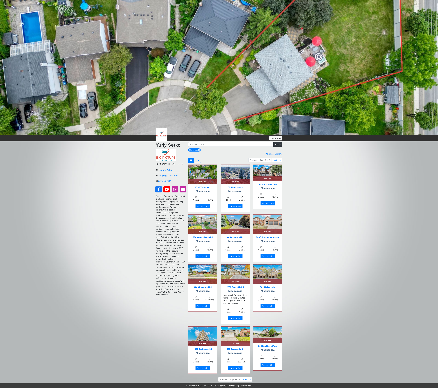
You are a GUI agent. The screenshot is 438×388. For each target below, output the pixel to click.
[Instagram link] (174, 189)
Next (275, 160)
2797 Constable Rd (235, 287)
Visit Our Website (166, 170)
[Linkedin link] (183, 189)
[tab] (191, 160)
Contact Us (276, 138)
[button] (5, 67)
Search (278, 144)
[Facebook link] (158, 189)
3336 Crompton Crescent (267, 237)
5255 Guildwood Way (267, 346)
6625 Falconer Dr (268, 287)
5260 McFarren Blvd (268, 184)
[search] (231, 144)
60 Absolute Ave (235, 187)
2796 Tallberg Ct (202, 187)
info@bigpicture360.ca (168, 175)
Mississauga (195, 150)
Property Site (203, 206)
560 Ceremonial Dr (235, 349)
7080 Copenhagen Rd (203, 237)
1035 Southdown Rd (203, 349)
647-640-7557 (164, 181)
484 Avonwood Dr (235, 237)
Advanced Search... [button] (274, 154)
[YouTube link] (166, 189)
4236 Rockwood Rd (203, 287)
